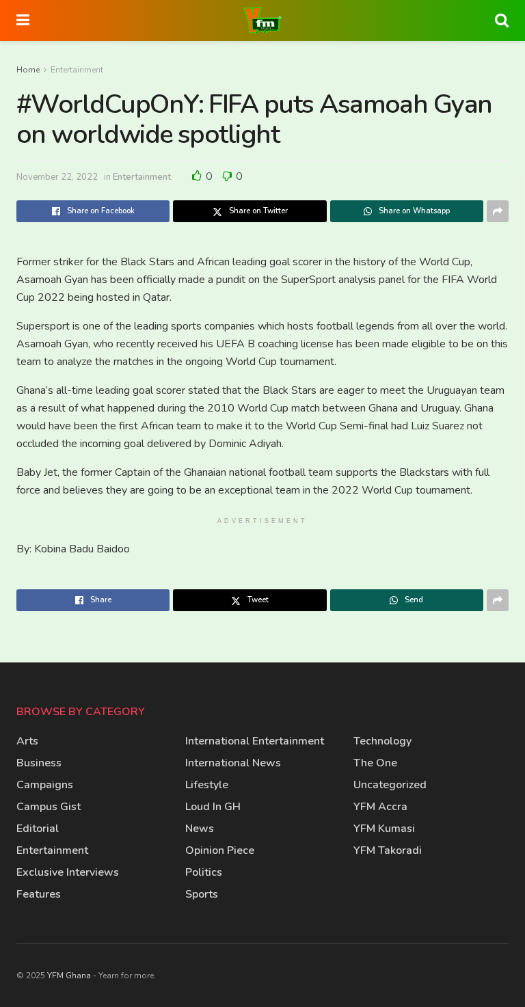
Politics (203, 872)
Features (38, 894)
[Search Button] (502, 20)
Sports (201, 894)
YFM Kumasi (384, 828)
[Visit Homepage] (262, 20)
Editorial (37, 828)
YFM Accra (380, 806)
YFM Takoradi (387, 850)
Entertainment (77, 69)
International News (233, 762)
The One (375, 762)
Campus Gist (48, 806)
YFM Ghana (69, 975)
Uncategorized (390, 784)
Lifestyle (206, 784)
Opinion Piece (219, 850)
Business (39, 762)
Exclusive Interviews (67, 872)
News (199, 828)
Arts (27, 741)
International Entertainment (254, 741)
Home (28, 69)
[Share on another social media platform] (498, 211)
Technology (382, 741)
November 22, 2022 (57, 177)
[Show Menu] (22, 20)
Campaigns (44, 784)
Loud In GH (213, 806)
